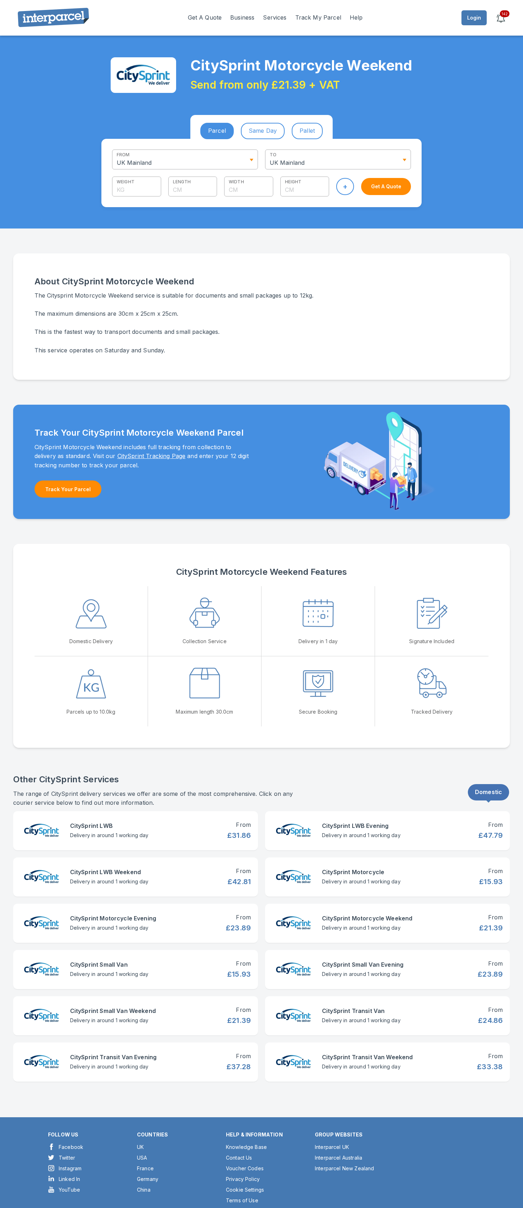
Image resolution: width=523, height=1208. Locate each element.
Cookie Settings (245, 1190)
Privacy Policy (243, 1179)
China (143, 1190)
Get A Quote (205, 17)
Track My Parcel (318, 17)
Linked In (69, 1179)
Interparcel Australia (338, 1158)
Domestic (488, 791)
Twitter (67, 1158)
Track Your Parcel (68, 489)
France (145, 1168)
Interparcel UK (332, 1147)
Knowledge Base (246, 1147)
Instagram (70, 1168)
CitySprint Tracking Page (151, 455)
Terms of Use (242, 1200)
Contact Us (239, 1158)
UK (140, 1147)
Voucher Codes (245, 1168)
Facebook (71, 1147)
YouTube (69, 1190)
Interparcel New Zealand (344, 1168)
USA (142, 1158)
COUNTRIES (152, 1134)
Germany (147, 1179)
